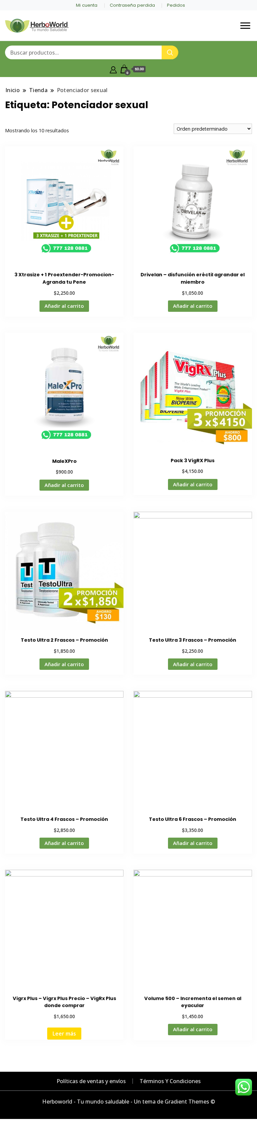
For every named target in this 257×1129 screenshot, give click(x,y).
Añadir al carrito (64, 305)
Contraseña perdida (132, 5)
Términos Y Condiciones (170, 1081)
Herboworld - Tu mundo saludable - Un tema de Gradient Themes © (128, 1101)
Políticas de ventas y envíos (91, 1081)
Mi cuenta (86, 5)
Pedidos (176, 5)
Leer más (64, 1033)
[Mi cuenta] (113, 69)
